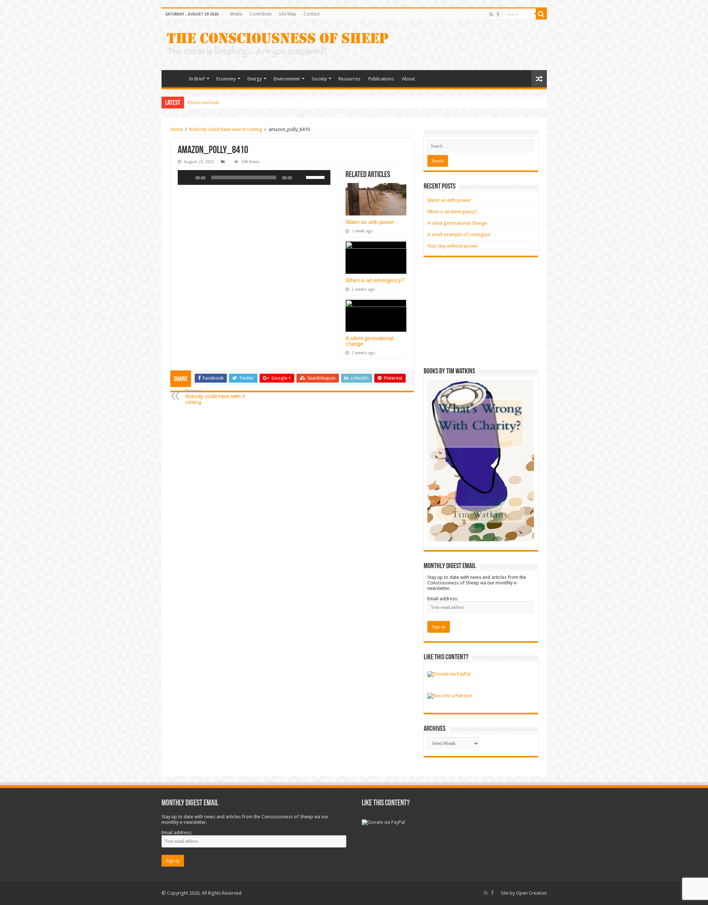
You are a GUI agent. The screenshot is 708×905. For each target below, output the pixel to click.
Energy (254, 79)
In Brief (197, 79)
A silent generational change (369, 341)
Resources (349, 79)
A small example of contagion (458, 234)
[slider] (316, 176)
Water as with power (370, 222)
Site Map (287, 14)
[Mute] (300, 177)
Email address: (442, 598)
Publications (381, 79)
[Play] (187, 177)
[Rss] (491, 14)
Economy (226, 79)
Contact (311, 14)
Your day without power (452, 246)
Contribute (260, 14)
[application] (254, 177)
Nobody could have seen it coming (225, 129)
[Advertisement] (481, 312)
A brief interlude (203, 102)
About (408, 79)
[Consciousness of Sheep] (277, 45)
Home (174, 78)
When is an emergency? (375, 280)
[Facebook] (498, 14)
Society (319, 79)
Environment (287, 79)
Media (236, 14)
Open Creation (531, 893)
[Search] (541, 14)
